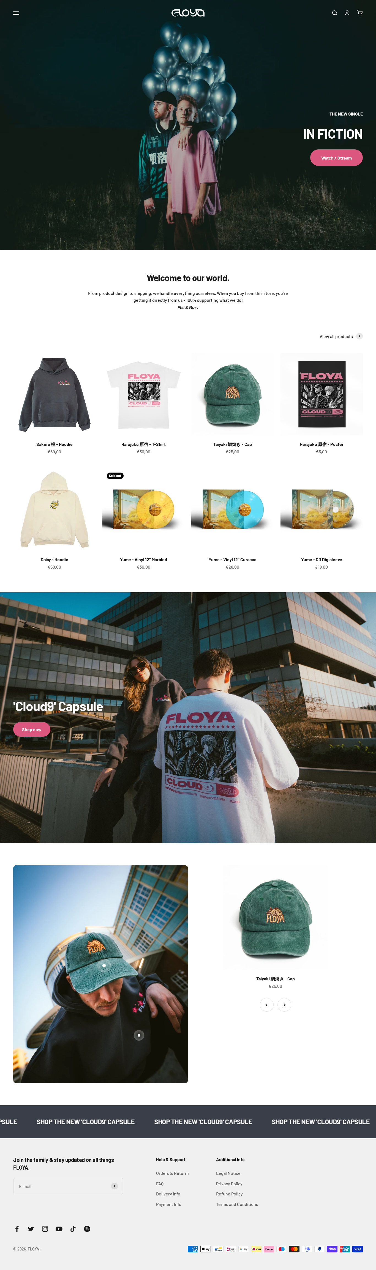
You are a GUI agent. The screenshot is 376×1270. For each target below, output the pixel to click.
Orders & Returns (173, 1173)
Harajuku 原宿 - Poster (322, 444)
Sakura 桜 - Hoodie (54, 444)
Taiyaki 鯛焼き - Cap (232, 444)
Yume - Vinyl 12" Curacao (233, 559)
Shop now (32, 729)
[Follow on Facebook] (17, 1229)
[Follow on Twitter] (31, 1229)
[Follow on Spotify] (87, 1229)
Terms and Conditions (237, 1204)
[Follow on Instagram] (45, 1229)
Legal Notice (228, 1173)
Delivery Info (168, 1193)
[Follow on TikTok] (73, 1229)
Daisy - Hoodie (54, 559)
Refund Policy (229, 1193)
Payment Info (168, 1204)
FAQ (160, 1183)
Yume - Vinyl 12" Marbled (143, 559)
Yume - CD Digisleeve (321, 559)
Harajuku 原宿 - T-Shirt (143, 444)
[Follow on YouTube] (59, 1229)
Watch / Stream (336, 157)
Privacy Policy (229, 1183)
